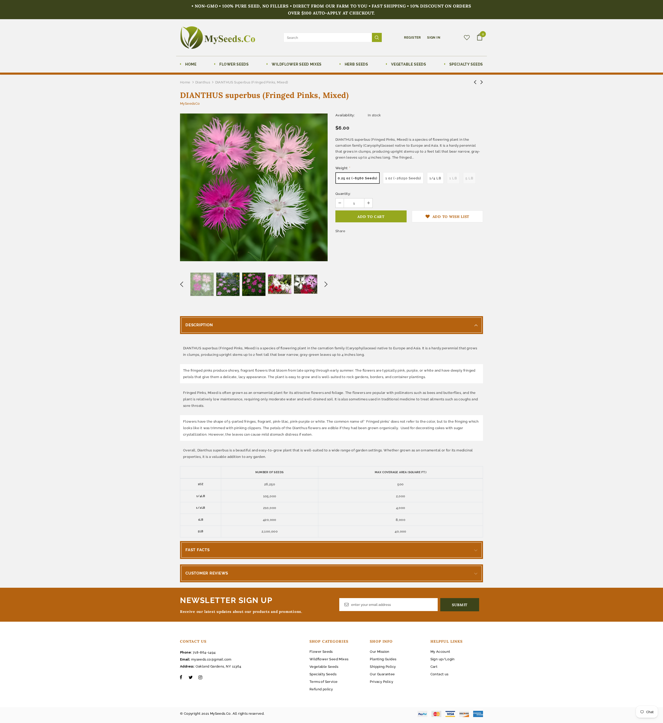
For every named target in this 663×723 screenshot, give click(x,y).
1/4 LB (435, 178)
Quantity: (343, 194)
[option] (254, 187)
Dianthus (202, 82)
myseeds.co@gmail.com (211, 659)
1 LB (453, 178)
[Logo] (217, 37)
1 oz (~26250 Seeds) (403, 178)
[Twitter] (190, 677)
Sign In (433, 37)
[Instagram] (200, 677)
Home (185, 82)
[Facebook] (181, 677)
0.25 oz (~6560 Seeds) (357, 178)
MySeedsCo (190, 103)
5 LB (469, 178)
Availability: (345, 115)
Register (413, 37)
